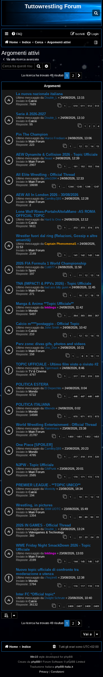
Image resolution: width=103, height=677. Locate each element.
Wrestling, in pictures (34, 505)
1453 (96, 436)
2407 (79, 606)
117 (82, 586)
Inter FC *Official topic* (35, 594)
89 (86, 517)
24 (91, 537)
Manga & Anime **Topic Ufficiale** (45, 304)
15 (97, 146)
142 (82, 255)
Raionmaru (51, 428)
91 (97, 517)
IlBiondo (49, 408)
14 (91, 146)
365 (82, 315)
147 (97, 561)
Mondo (33, 310)
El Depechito (52, 388)
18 (91, 295)
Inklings (50, 307)
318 (82, 376)
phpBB (35, 661)
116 (75, 586)
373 (82, 227)
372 (75, 227)
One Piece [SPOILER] (34, 445)
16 (80, 295)
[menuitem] (16, 34)
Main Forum (36, 141)
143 (90, 255)
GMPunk (50, 468)
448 (90, 396)
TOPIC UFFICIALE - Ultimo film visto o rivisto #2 (57, 364)
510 (75, 106)
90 (91, 517)
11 (80, 275)
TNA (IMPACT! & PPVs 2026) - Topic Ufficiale (53, 283)
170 (75, 477)
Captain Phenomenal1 (60, 243)
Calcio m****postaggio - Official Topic (47, 324)
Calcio (33, 101)
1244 (70, 186)
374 (90, 227)
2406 (70, 606)
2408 (87, 606)
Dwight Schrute (54, 598)
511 (82, 106)
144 (97, 255)
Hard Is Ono (52, 219)
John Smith (51, 327)
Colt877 (49, 267)
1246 (87, 186)
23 (86, 537)
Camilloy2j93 (52, 198)
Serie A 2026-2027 (31, 114)
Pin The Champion (32, 134)
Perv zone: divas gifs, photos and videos (50, 344)
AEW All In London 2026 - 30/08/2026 (47, 195)
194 (97, 166)
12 (80, 146)
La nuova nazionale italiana (39, 94)
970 (75, 416)
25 (97, 537)
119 (97, 586)
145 (82, 561)
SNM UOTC (52, 509)
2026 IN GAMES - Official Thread (43, 525)
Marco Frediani (54, 138)
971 (82, 416)
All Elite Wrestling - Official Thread (45, 175)
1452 (87, 436)
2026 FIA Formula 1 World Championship (51, 263)
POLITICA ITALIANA (33, 404)
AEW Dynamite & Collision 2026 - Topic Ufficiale (57, 154)
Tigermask (51, 368)
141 (75, 255)
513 (97, 106)
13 (86, 146)
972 (90, 416)
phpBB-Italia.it (64, 666)
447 (82, 396)
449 (97, 396)
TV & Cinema (37, 371)
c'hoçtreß (50, 577)
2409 (96, 606)
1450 (70, 436)
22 (80, 537)
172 (90, 477)
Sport (32, 270)
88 (80, 517)
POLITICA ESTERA (32, 384)
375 (97, 227)
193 (90, 166)
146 (90, 561)
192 (82, 166)
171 (82, 477)
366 (90, 315)
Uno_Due (50, 347)
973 (97, 416)
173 (97, 477)
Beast (48, 158)
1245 (79, 186)
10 (91, 356)
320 (97, 376)
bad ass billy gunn (56, 287)
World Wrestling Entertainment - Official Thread (56, 425)
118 (90, 586)
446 (75, 396)
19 (97, 295)
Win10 (34, 656)
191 (75, 166)
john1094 (50, 178)
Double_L (50, 97)
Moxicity (49, 488)
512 (90, 106)
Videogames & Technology (46, 532)
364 (75, 315)
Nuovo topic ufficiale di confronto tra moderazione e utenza (47, 572)
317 (75, 376)
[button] (79, 75)
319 (90, 376)
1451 (79, 436)
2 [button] (73, 75)
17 (86, 295)
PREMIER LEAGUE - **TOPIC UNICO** (48, 485)
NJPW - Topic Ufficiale (35, 465)
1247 (96, 186)
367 (97, 315)
